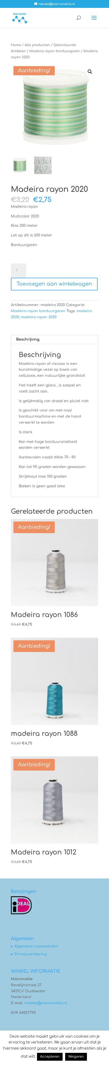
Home (16, 45)
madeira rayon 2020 (39, 317)
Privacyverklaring (30, 954)
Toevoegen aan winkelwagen (54, 284)
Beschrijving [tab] (27, 339)
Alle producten (37, 45)
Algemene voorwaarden (36, 946)
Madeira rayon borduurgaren (54, 51)
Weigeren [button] (76, 1056)
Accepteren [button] (50, 1056)
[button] (90, 71)
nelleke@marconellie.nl (45, 1003)
